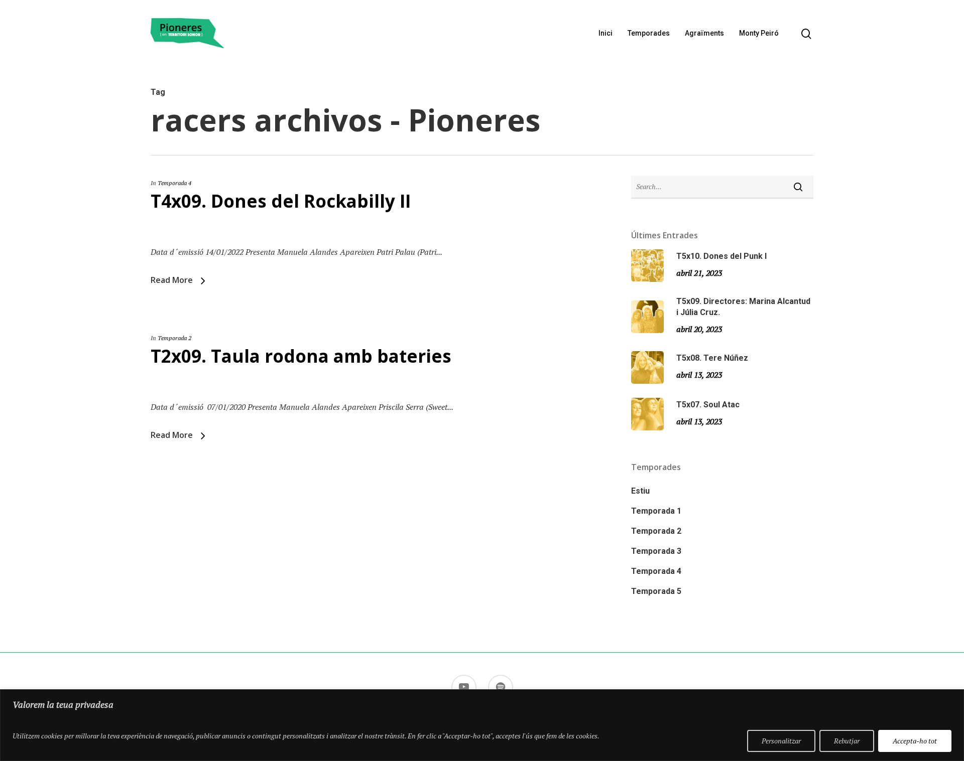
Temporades (649, 33)
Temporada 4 (174, 183)
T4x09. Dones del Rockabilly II (281, 201)
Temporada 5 (656, 591)
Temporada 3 (656, 551)
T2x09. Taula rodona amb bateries (301, 356)
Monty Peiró (759, 33)
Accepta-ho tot (915, 740)
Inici (605, 33)
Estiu (640, 491)
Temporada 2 (174, 338)
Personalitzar (781, 740)
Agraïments (704, 33)
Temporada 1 (656, 511)
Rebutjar (847, 740)
